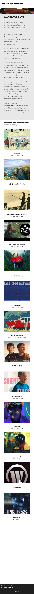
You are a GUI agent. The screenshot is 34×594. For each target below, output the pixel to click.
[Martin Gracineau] (12, 4)
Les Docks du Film (11, 105)
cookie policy (9, 587)
